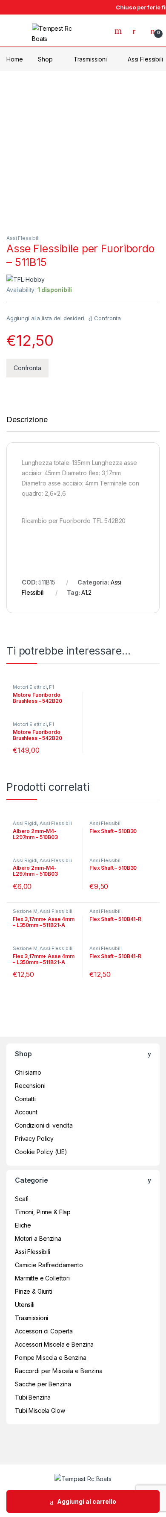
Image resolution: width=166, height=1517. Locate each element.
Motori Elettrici (30, 687)
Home (14, 59)
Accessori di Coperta (44, 1331)
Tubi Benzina (33, 1397)
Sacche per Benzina (43, 1384)
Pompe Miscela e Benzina (50, 1357)
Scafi (22, 1198)
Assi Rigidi (25, 823)
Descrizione (26, 420)
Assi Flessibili (23, 238)
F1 (51, 687)
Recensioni (30, 1085)
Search (119, 30)
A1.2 (86, 592)
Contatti (25, 1098)
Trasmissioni (90, 59)
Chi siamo (28, 1072)
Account (26, 1112)
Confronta (107, 318)
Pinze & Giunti (33, 1291)
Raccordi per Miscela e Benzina (59, 1370)
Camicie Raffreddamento (49, 1265)
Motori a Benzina (38, 1238)
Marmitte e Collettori (42, 1278)
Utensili (24, 1304)
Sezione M (25, 911)
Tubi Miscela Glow (40, 1410)
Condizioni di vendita (44, 1125)
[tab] (26, 423)
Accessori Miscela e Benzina (54, 1344)
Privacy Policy (34, 1138)
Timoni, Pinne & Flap (43, 1212)
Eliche (23, 1225)
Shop (45, 59)
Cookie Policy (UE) (41, 1151)
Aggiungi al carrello (86, 1501)
